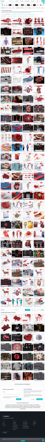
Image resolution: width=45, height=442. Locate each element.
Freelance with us (25, 425)
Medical (21, 14)
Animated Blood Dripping (26, 322)
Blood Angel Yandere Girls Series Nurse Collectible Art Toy (18, 351)
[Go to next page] (27, 310)
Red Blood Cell (13, 361)
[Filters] (37, 8)
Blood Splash (2, 322)
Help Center (4, 425)
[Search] (43, 3)
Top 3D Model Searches (26, 426)
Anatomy (27, 14)
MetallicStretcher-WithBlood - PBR (38, 351)
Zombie (30, 14)
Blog (3, 422)
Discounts (14, 429)
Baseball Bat (24, 361)
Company (4, 420)
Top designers (35, 422)
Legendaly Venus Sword (3, 380)
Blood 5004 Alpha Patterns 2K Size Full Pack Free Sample (29, 351)
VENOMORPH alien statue (4, 361)
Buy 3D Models (14, 420)
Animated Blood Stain (3, 332)
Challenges (34, 423)
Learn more (41, 439)
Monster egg (13, 380)
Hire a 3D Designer (15, 425)
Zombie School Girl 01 (14, 332)
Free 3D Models (15, 426)
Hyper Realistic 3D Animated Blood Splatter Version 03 (29, 332)
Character (15, 14)
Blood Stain (13, 322)
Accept (23, 440)
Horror (24, 14)
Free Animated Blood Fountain (37, 322)
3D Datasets (14, 423)
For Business (14, 422)
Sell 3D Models (25, 420)
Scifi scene (35, 361)
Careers (4, 423)
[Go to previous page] (16, 310)
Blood (12, 14)
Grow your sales (25, 422)
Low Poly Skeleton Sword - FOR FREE (38, 380)
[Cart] (37, 1)
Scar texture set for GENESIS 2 (26, 380)
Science (18, 14)
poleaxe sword (2, 351)
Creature (33, 14)
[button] (42, 3)
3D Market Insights (25, 423)
